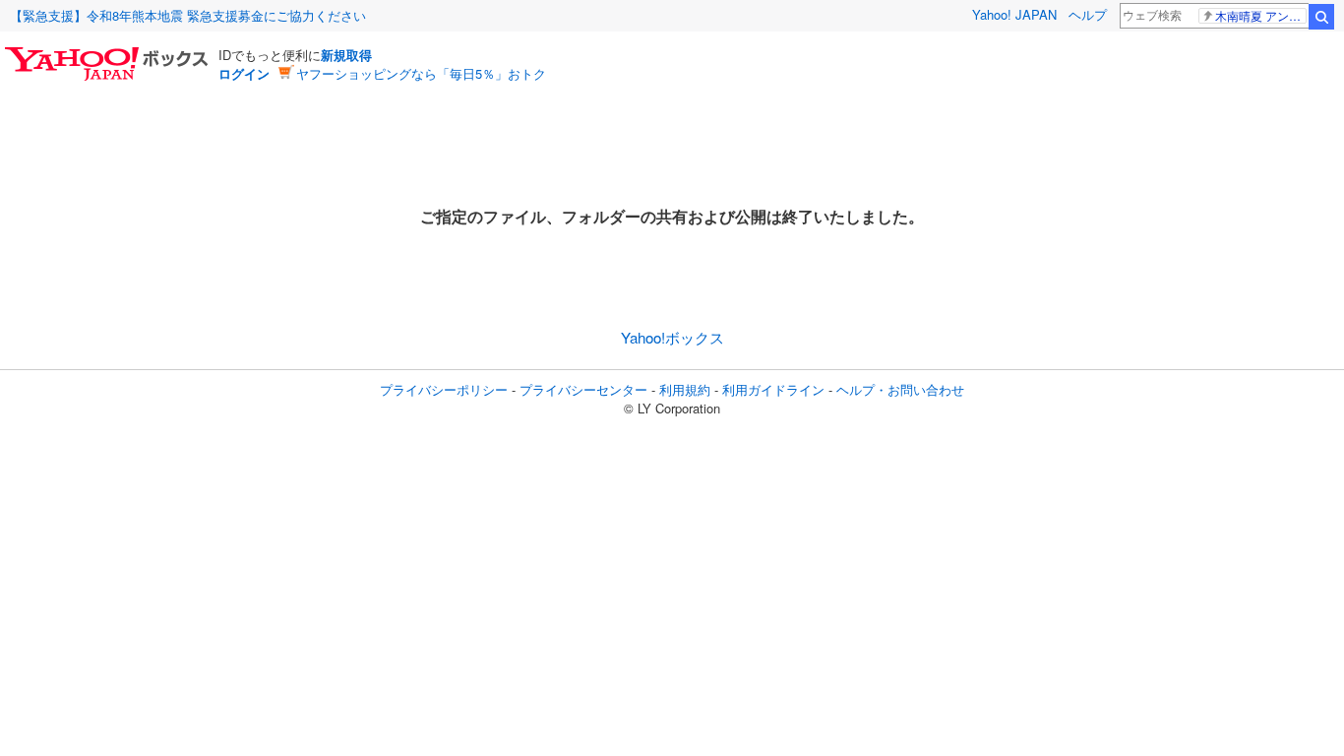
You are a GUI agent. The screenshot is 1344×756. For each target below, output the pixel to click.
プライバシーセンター (583, 389)
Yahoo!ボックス (672, 337)
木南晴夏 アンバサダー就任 (1261, 16)
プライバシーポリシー (444, 389)
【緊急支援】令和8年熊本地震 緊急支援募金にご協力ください (188, 15)
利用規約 (684, 389)
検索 (1321, 17)
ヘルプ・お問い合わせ (900, 389)
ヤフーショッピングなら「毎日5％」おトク (421, 73)
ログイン (244, 73)
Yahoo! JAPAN (1014, 14)
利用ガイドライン (773, 389)
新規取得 (346, 54)
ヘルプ (1088, 14)
